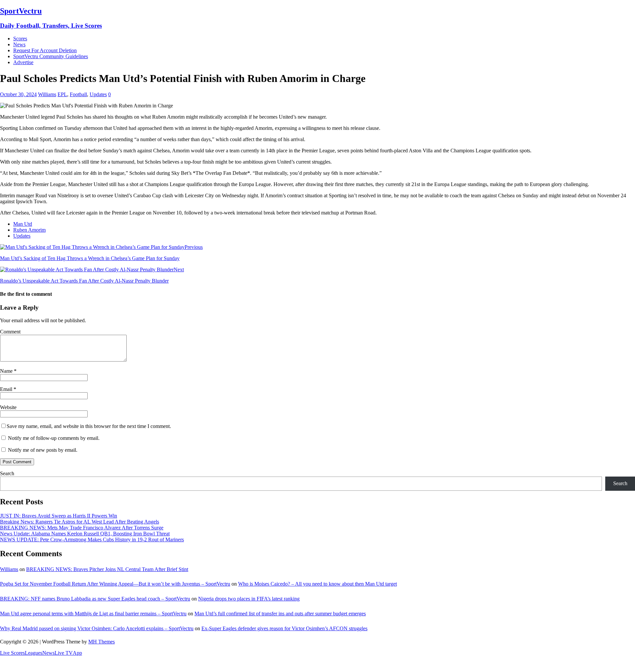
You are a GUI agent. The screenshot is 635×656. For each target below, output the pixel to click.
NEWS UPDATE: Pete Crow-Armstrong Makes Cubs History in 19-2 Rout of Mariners (92, 539)
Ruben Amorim (29, 230)
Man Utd (22, 224)
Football (78, 94)
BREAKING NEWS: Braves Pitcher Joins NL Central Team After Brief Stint (107, 569)
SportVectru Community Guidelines (50, 56)
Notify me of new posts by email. (42, 450)
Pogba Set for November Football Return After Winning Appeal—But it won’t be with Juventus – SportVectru (115, 584)
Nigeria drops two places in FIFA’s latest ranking (249, 598)
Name (7, 371)
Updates (98, 94)
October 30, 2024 (18, 94)
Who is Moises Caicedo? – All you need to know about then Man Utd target (317, 584)
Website (8, 407)
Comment (10, 331)
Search (7, 473)
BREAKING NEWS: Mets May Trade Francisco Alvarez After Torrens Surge (81, 527)
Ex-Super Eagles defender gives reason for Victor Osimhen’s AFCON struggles (284, 628)
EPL (62, 94)
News (19, 44)
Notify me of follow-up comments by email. (54, 438)
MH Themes (101, 641)
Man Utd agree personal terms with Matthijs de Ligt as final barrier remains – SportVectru (93, 613)
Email (7, 389)
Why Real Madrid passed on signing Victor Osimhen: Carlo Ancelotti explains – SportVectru (96, 628)
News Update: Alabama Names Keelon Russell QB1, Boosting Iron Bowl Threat (85, 533)
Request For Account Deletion (45, 50)
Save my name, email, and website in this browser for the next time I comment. (89, 426)
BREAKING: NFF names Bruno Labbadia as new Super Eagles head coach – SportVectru (95, 598)
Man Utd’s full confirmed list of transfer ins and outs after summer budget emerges (280, 613)
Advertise (23, 62)
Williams (47, 94)
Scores (20, 38)
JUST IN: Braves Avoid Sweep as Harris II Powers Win (58, 516)
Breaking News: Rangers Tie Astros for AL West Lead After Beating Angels (79, 521)
